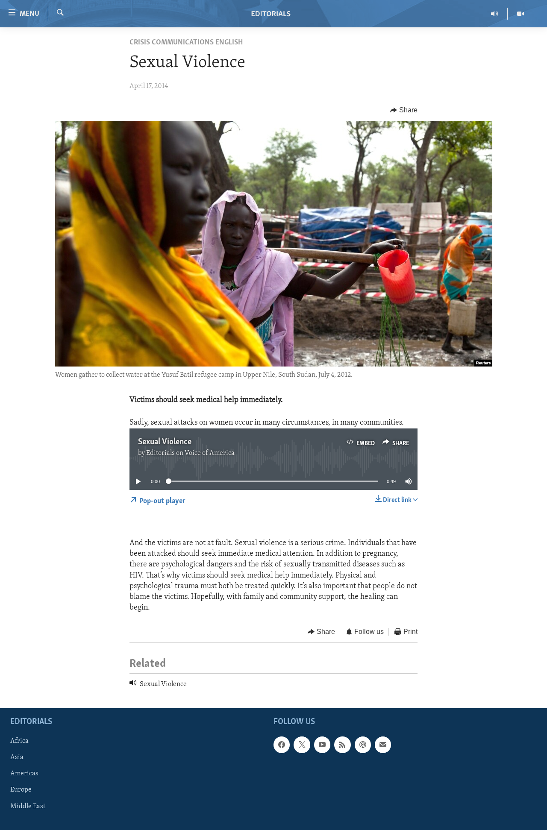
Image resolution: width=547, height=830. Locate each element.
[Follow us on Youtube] (322, 745)
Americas (24, 774)
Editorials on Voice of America (190, 453)
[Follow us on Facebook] (282, 745)
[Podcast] (363, 745)
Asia (17, 757)
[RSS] (342, 745)
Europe (21, 790)
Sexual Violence (164, 442)
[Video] (520, 14)
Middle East (27, 806)
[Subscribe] (383, 745)
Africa (19, 741)
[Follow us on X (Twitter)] (302, 745)
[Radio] (495, 14)
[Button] (404, 110)
